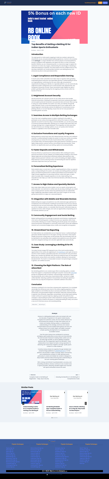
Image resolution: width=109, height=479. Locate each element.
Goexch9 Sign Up (35, 453)
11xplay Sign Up (10, 448)
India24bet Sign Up (36, 458)
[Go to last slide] (23, 403)
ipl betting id (61, 252)
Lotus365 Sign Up (35, 467)
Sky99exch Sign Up (85, 450)
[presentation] (31, 397)
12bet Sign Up (9, 450)
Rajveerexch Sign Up (60, 458)
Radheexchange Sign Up (62, 456)
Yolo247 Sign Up (84, 462)
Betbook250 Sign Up (11, 460)
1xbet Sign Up (9, 451)
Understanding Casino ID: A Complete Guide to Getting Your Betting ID (31, 408)
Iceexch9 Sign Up (35, 456)
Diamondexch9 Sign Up (37, 448)
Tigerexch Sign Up (85, 458)
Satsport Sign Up (59, 463)
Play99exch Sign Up (60, 451)
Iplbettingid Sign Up (36, 460)
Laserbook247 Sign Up (37, 465)
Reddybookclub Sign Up (61, 460)
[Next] (86, 403)
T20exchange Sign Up (86, 456)
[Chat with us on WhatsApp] (54, 476)
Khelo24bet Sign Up (36, 462)
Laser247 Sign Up (35, 463)
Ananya (34, 50)
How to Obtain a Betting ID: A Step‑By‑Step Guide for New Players (77, 408)
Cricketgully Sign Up (11, 465)
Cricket (33, 41)
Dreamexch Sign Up (36, 450)
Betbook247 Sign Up (11, 458)
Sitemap (82, 463)
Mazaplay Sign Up (60, 448)
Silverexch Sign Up (60, 467)
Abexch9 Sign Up (10, 455)
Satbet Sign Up (59, 462)
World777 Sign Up (84, 460)
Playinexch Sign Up (60, 455)
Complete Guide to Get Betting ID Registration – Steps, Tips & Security (39, 377)
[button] (91, 2)
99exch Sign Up (10, 453)
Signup (105, 3)
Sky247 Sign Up (84, 448)
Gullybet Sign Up (35, 455)
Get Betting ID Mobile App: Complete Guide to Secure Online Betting (54, 408)
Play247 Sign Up (59, 450)
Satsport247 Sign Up (60, 465)
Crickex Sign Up (10, 467)
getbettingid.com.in (60, 351)
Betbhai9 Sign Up (10, 456)
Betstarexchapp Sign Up (13, 462)
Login (100, 3)
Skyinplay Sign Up (84, 455)
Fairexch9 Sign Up (35, 451)
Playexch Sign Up (59, 453)
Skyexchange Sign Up (85, 453)
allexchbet (74, 273)
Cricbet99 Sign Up (11, 463)
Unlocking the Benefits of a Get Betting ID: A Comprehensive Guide (68, 377)
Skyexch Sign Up (84, 451)
